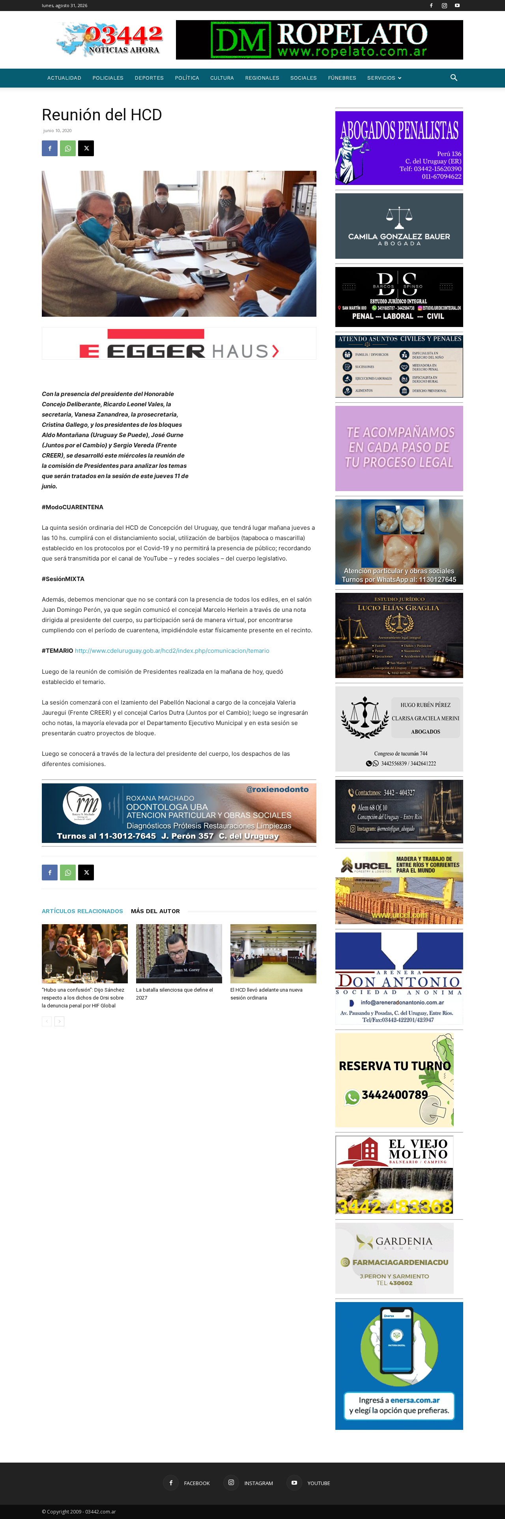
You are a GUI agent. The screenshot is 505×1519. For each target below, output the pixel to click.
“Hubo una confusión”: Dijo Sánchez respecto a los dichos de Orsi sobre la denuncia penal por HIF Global (83, 998)
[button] (453, 78)
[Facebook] (431, 5)
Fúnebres (342, 78)
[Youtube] (457, 5)
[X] (86, 148)
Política (187, 78)
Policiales (107, 78)
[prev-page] (47, 1021)
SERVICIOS (381, 78)
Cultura (222, 78)
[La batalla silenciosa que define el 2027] (179, 953)
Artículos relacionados (82, 911)
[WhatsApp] (68, 148)
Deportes (149, 78)
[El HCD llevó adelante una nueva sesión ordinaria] (273, 953)
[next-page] (59, 1021)
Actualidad (64, 78)
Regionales (262, 78)
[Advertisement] (257, 440)
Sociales (303, 78)
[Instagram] (444, 5)
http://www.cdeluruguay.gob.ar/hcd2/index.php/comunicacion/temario (172, 650)
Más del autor (155, 911)
